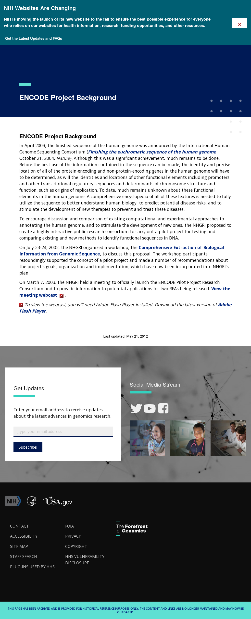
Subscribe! (28, 447)
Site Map (19, 546)
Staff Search (23, 556)
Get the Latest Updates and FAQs (33, 38)
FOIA (69, 526)
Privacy (73, 536)
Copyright (76, 546)
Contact (19, 526)
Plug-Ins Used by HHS (32, 566)
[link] (136, 408)
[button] (57, 504)
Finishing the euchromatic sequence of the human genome (152, 152)
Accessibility (24, 536)
